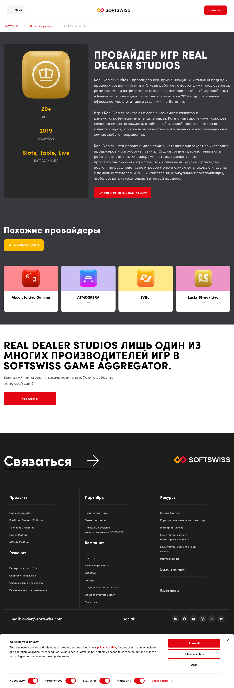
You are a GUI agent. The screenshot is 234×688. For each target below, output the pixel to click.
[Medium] (221, 618)
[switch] (70, 681)
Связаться (30, 398)
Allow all (194, 643)
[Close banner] (228, 640)
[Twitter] (212, 618)
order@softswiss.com (42, 619)
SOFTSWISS (11, 26)
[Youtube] (193, 618)
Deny (194, 664)
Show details (160, 680)
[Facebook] (184, 618)
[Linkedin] (175, 618)
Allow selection (194, 654)
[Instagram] (202, 618)
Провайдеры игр (41, 26)
